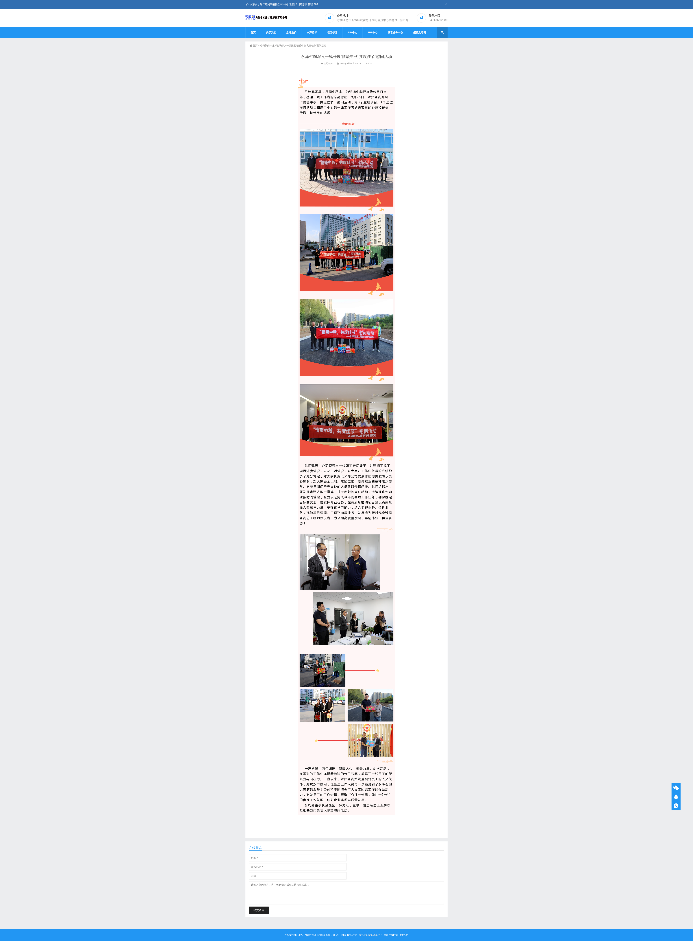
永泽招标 (312, 32)
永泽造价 (291, 32)
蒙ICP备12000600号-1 (370, 935)
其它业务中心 (395, 32)
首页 (253, 32)
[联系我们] (676, 796)
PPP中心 (373, 32)
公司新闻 (265, 45)
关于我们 (271, 32)
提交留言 (259, 910)
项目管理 (332, 32)
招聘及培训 (419, 32)
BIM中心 (352, 32)
